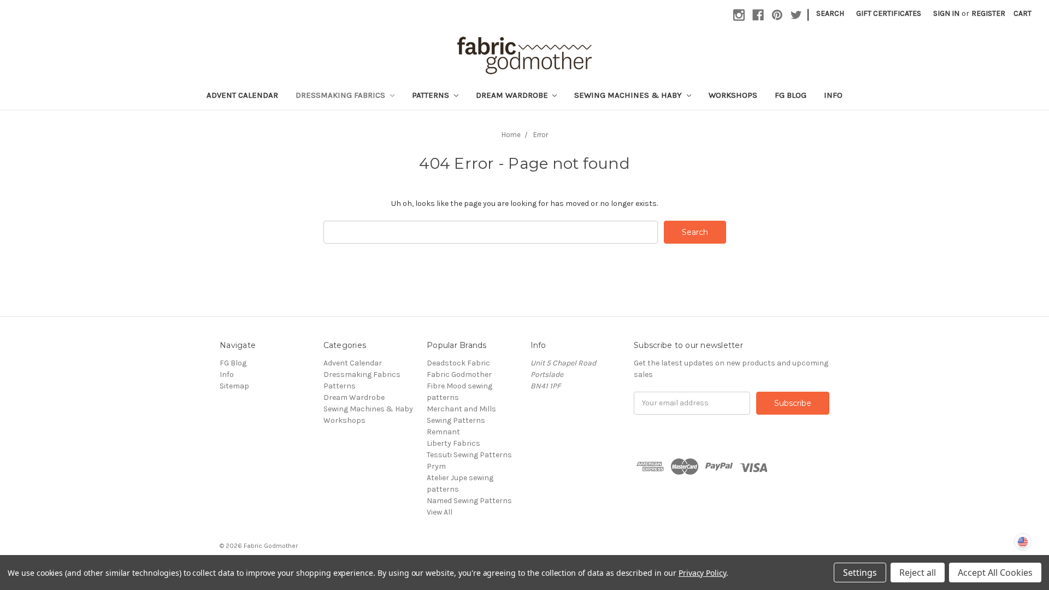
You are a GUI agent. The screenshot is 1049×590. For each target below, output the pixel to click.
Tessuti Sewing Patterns (469, 454)
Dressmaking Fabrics (341, 95)
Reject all (917, 573)
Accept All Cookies (995, 573)
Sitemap (234, 386)
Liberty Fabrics (453, 443)
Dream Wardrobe (513, 95)
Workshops (733, 95)
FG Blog (790, 95)
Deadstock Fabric (458, 363)
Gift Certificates (888, 13)
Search (830, 13)
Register (988, 13)
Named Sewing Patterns (469, 500)
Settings (860, 573)
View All (439, 512)
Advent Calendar (242, 95)
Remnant (443, 431)
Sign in (946, 13)
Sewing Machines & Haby (629, 95)
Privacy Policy (702, 573)
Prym (436, 466)
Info (833, 95)
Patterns (431, 95)
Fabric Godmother (459, 374)
